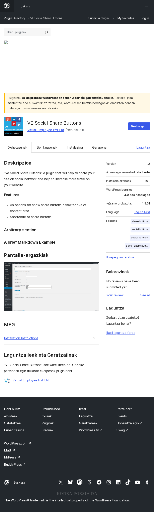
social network (139, 237)
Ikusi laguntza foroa (120, 333)
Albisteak (10, 416)
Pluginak (48, 423)
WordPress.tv (91, 430)
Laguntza (143, 147)
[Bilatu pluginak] (47, 32)
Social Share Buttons (138, 245)
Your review (115, 295)
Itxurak (47, 416)
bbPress (12, 457)
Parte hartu (125, 409)
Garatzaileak (88, 423)
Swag (123, 430)
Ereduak (48, 430)
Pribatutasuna (14, 430)
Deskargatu (139, 126)
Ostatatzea (12, 423)
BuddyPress (15, 464)
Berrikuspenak (47, 147)
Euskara (19, 482)
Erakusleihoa (51, 409)
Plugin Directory (14, 18)
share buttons (140, 221)
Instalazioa (75, 147)
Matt (9, 450)
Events (122, 416)
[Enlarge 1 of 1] (93, 268)
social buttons (140, 229)
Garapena (99, 147)
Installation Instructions (21, 338)
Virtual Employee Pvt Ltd (45, 130)
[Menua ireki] (147, 6)
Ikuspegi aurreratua (120, 257)
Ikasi (82, 409)
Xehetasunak (17, 147)
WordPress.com (17, 443)
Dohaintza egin (130, 423)
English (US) (142, 212)
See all (145, 295)
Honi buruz (12, 409)
